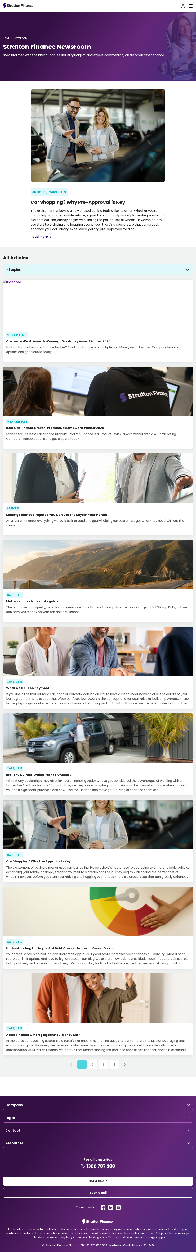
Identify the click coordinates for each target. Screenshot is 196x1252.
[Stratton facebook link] (103, 1207)
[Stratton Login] (183, 6)
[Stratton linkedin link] (110, 1207)
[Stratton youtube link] (118, 1207)
